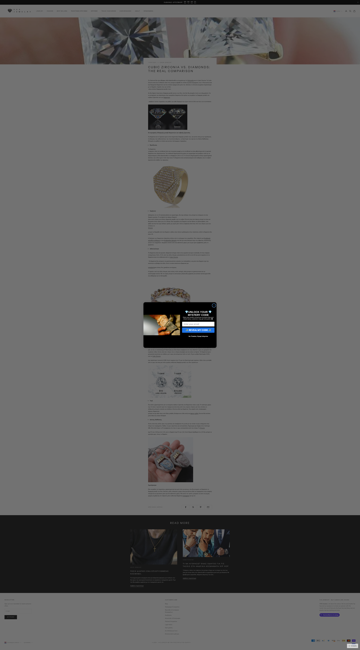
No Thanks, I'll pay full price (198, 336)
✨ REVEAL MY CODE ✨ (198, 330)
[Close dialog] (214, 305)
